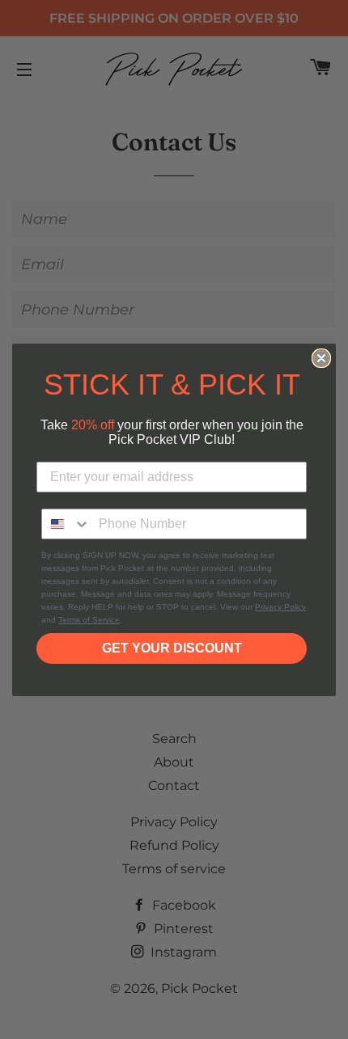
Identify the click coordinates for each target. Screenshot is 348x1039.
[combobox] (66, 524)
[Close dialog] (321, 358)
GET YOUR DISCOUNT (172, 648)
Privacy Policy (280, 606)
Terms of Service (89, 619)
